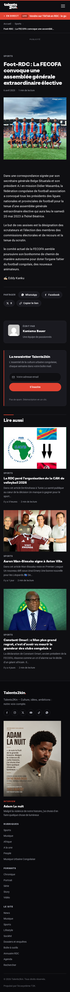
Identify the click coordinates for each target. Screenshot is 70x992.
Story (7, 891)
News (7, 913)
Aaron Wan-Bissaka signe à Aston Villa (33, 561)
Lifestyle (8, 930)
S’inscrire (35, 387)
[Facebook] (7, 712)
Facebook (53, 294)
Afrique (8, 841)
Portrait (8, 880)
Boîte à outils (11, 947)
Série (6, 886)
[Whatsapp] (47, 712)
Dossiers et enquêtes (15, 941)
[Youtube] (31, 712)
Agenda (8, 959)
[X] (23, 712)
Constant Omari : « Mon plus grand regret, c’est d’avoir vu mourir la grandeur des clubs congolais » (30, 644)
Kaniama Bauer (34, 331)
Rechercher (10, 965)
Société (8, 936)
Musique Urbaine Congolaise (19, 859)
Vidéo (7, 897)
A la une (8, 847)
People (7, 853)
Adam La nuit (14, 806)
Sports (18, 23)
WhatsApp (31, 294)
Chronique (9, 874)
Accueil (7, 23)
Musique (8, 835)
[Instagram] (15, 712)
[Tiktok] (39, 712)
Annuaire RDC (11, 953)
